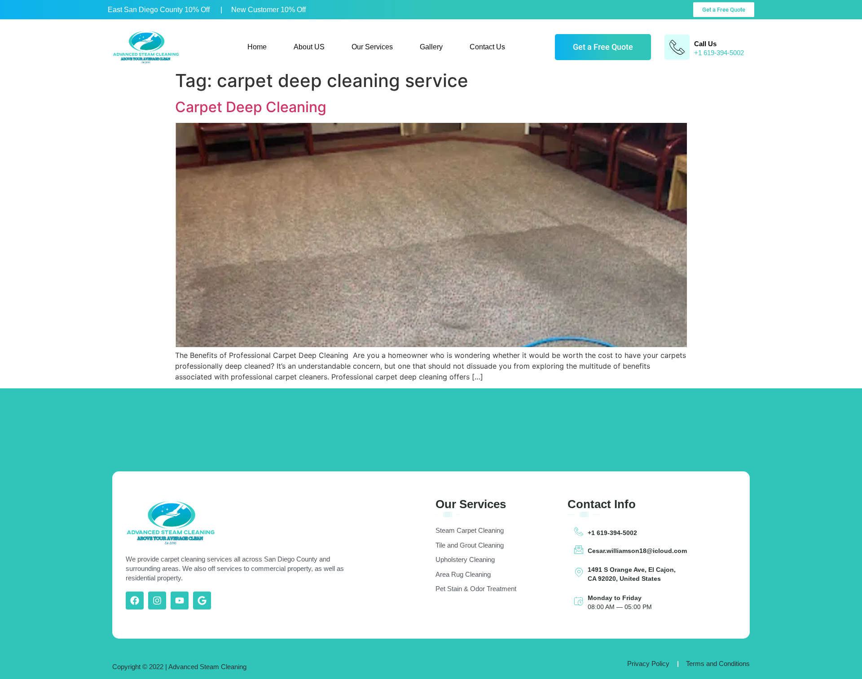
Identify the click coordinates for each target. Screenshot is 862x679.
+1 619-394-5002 (612, 532)
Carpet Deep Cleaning (250, 107)
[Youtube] (180, 600)
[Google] (202, 600)
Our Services (372, 47)
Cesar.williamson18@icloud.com (637, 550)
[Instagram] (157, 600)
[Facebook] (135, 600)
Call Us (705, 44)
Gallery (431, 47)
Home (257, 47)
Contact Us (487, 47)
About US (309, 47)
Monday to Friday (615, 597)
